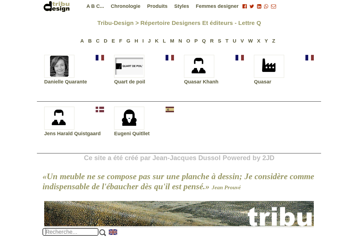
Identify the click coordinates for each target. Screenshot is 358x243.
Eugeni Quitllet (132, 133)
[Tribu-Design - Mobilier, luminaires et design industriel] (57, 6)
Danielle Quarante (65, 82)
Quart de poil (129, 82)
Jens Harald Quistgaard (72, 133)
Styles (181, 6)
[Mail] (273, 6)
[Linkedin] (259, 6)
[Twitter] (251, 6)
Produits (157, 6)
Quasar (262, 82)
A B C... (95, 6)
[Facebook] (244, 6)
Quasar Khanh (201, 82)
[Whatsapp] (266, 6)
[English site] (113, 232)
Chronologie (125, 6)
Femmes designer (217, 6)
